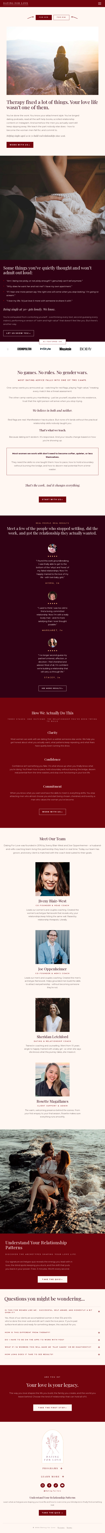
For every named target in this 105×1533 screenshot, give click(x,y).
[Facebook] (49, 1485)
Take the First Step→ (52, 1408)
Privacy (61, 1527)
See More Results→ (52, 688)
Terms (69, 1527)
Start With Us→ (52, 499)
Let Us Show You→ (18, 333)
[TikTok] (56, 1485)
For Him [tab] (61, 17)
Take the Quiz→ (52, 1279)
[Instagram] (42, 1485)
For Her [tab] (43, 17)
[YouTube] (62, 1485)
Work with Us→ (20, 145)
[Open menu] (100, 3)
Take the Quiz (52, 1513)
